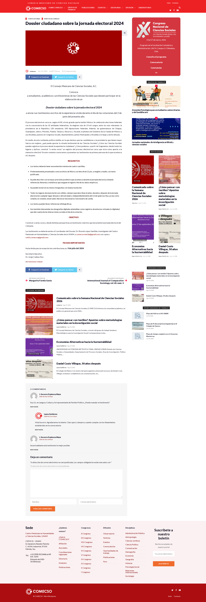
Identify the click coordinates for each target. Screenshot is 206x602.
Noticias (106, 538)
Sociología (129, 576)
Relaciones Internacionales (131, 571)
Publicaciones (64, 567)
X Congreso (86, 533)
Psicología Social (132, 567)
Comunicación (131, 548)
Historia (128, 563)
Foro (105, 561)
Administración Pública (134, 533)
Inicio (169, 3)
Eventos (106, 542)
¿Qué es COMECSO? (64, 538)
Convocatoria (156, 62)
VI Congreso (86, 551)
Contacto (175, 3)
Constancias (156, 68)
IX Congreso (86, 538)
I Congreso (85, 572)
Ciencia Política (131, 544)
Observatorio (108, 533)
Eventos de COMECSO (51, 19)
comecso (33, 71)
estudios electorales (34, 262)
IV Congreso (86, 559)
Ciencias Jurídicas (132, 541)
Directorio (63, 559)
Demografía (130, 552)
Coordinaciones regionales (65, 553)
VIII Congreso (87, 542)
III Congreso (86, 563)
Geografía (129, 559)
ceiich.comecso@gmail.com (37, 237)
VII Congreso (86, 546)
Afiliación (63, 543)
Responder (34, 407)
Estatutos (63, 563)
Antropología (130, 537)
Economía (129, 556)
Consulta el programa (156, 57)
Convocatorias (34, 19)
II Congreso (86, 568)
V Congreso (86, 555)
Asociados (63, 548)
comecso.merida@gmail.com (88, 234)
